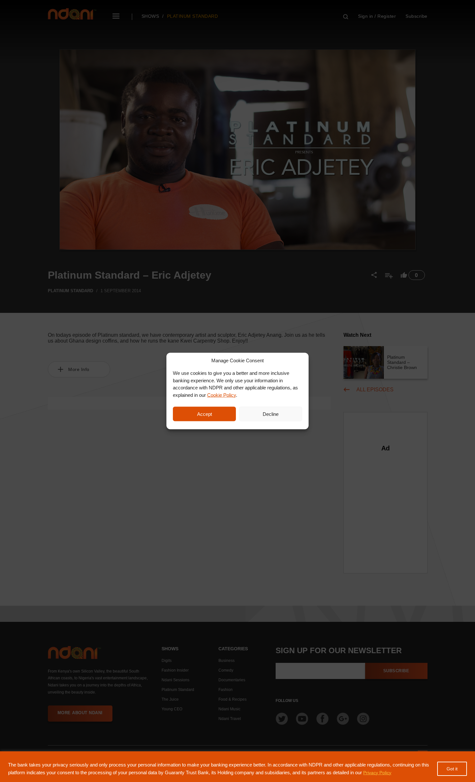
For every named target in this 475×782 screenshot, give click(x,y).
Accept (204, 414)
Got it (452, 768)
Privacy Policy (377, 772)
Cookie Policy (221, 394)
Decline (271, 414)
